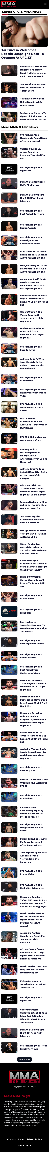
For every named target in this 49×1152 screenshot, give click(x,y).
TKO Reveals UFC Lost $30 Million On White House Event (32, 102)
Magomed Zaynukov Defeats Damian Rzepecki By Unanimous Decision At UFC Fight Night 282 (33, 719)
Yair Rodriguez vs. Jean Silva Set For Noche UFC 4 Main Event (33, 87)
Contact (11, 1139)
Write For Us (24, 1145)
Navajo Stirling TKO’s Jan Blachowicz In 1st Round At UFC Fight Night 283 (33, 268)
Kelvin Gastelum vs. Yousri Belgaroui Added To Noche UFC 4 (33, 984)
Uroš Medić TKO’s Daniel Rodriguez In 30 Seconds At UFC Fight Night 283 (33, 254)
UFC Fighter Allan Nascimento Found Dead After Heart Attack (33, 138)
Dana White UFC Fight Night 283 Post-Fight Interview (32, 198)
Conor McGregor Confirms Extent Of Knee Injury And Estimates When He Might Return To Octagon (33, 1016)
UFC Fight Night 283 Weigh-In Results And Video (31, 407)
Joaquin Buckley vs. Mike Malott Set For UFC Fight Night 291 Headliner (33, 505)
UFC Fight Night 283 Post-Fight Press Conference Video (31, 240)
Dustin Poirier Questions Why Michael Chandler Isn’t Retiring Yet (33, 969)
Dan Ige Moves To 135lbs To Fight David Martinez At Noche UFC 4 (33, 533)
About (21, 1139)
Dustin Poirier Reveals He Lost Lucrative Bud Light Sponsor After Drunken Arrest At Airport (32, 919)
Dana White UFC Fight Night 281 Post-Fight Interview (32, 1033)
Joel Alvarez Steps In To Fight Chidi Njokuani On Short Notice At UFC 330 (33, 116)
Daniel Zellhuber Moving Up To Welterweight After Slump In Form (33, 842)
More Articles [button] (24, 1059)
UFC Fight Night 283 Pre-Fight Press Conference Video (33, 392)
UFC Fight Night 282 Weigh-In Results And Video (31, 827)
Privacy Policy (34, 1139)
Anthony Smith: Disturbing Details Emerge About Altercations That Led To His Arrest (33, 455)
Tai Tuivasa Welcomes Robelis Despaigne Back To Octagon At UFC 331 (22, 53)
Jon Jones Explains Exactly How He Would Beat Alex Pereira (32, 519)
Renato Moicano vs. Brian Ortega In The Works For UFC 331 (34, 783)
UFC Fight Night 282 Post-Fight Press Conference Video (31, 670)
